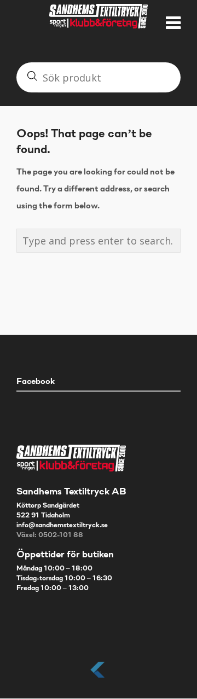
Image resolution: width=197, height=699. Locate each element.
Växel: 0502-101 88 (49, 535)
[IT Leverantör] (98, 678)
